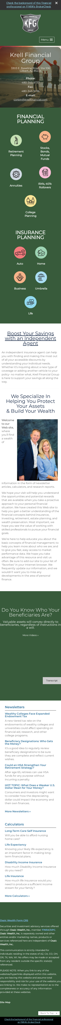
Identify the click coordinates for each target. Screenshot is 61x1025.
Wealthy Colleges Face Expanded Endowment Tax (27, 715)
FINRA (45, 929)
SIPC (52, 929)
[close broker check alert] (56, 3)
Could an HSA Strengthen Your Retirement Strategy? (25, 766)
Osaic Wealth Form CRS (14, 920)
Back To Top (47, 1013)
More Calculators (17, 895)
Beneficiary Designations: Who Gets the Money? (29, 742)
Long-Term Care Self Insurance (25, 830)
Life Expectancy (15, 844)
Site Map (5, 1002)
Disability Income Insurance (23, 862)
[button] (46, 40)
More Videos (31, 635)
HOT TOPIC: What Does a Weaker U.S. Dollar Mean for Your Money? (30, 786)
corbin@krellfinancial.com (30, 99)
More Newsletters (18, 811)
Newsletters (14, 707)
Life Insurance (14, 876)
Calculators (14, 824)
